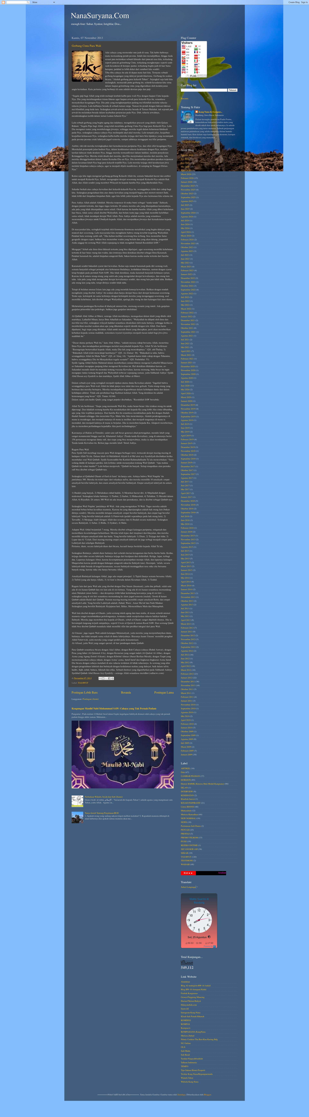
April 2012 (186, 666)
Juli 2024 (185, 220)
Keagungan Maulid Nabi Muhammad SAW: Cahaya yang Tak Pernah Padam (114, 708)
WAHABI (185, 864)
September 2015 (188, 543)
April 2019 (186, 435)
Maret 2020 (186, 397)
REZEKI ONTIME (189, 845)
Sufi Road (185, 1054)
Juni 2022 (185, 301)
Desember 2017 (188, 466)
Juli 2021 (185, 339)
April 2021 (186, 351)
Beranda (126, 692)
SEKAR (184, 852)
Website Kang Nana (189, 1081)
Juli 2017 (185, 481)
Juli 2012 (185, 654)
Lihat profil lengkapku (191, 141)
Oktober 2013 (187, 600)
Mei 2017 (185, 489)
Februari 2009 (187, 750)
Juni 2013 (185, 612)
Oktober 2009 (187, 731)
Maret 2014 (186, 585)
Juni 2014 (185, 573)
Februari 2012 (187, 673)
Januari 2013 (186, 631)
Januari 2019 (186, 443)
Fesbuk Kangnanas (189, 993)
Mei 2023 (185, 262)
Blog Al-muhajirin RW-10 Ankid (196, 985)
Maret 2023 (186, 266)
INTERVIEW (187, 791)
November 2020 (188, 370)
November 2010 (188, 704)
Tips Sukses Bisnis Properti (193, 1070)
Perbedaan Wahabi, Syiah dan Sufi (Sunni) (104, 796)
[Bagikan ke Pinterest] (112, 678)
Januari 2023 (186, 274)
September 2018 (188, 458)
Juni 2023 (185, 258)
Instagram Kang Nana (190, 1012)
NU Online (186, 1043)
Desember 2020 (188, 366)
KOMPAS (185, 1024)
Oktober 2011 (187, 689)
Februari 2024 (187, 239)
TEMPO (184, 1066)
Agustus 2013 (187, 604)
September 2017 (188, 474)
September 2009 (188, 735)
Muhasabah (186, 810)
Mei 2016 (185, 524)
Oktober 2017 (187, 470)
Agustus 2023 (187, 251)
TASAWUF (83, 682)
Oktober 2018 (187, 454)
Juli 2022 (185, 297)
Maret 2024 (186, 235)
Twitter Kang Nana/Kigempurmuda (197, 1074)
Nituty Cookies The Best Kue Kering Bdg (199, 1039)
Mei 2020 (185, 389)
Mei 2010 (185, 716)
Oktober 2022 (187, 285)
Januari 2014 (186, 589)
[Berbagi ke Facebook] (109, 678)
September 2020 (188, 374)
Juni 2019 (185, 427)
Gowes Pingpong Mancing (193, 997)
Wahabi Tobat (187, 1077)
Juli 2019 (185, 424)
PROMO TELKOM (189, 837)
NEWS (184, 822)
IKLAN (184, 787)
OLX (183, 1047)
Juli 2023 (185, 254)
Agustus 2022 (187, 293)
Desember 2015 (188, 535)
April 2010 (186, 720)
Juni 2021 (185, 343)
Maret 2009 (186, 746)
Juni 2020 (185, 385)
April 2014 (186, 581)
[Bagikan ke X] (106, 678)
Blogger (207, 1094)
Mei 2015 (185, 558)
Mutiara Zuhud (187, 1035)
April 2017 (186, 493)
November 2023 (188, 243)
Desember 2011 (188, 681)
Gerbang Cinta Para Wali (86, 46)
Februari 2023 (187, 270)
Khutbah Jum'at (188, 799)
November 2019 (188, 408)
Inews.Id (185, 1008)
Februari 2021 (187, 358)
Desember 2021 (188, 320)
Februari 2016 (187, 527)
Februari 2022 (187, 312)
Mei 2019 (185, 431)
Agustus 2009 (187, 739)
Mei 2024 (185, 228)
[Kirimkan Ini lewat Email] (100, 678)
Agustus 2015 (187, 546)
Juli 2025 (185, 205)
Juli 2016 (185, 516)
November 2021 (188, 324)
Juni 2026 (185, 162)
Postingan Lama (164, 692)
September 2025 (188, 197)
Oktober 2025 (187, 193)
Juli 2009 (185, 743)
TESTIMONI (187, 860)
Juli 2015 (185, 550)
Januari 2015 (186, 570)
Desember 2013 (188, 593)
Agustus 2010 (187, 712)
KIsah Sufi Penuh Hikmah (192, 1016)
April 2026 (186, 170)
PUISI (184, 841)
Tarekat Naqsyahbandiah (192, 1058)
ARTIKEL (185, 768)
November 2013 (188, 597)
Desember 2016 (188, 500)
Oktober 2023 (187, 247)
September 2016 (188, 512)
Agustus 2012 (187, 650)
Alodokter (185, 981)
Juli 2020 (185, 381)
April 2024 (186, 232)
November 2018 (188, 450)
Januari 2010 (186, 727)
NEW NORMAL (188, 818)
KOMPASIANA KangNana (193, 1031)
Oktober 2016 (187, 508)
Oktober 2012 (187, 643)
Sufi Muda (185, 1050)
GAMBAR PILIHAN (190, 776)
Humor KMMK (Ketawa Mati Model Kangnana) (202, 783)
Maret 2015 (186, 566)
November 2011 (188, 685)
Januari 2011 (186, 700)
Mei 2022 (185, 304)
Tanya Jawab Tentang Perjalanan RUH (102, 813)
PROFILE (185, 833)
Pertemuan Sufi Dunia (191, 826)
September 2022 (188, 289)
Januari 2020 (186, 401)
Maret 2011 (186, 693)
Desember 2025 (188, 185)
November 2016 (188, 504)
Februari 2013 (187, 627)
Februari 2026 (187, 178)
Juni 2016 (185, 520)
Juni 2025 (185, 208)
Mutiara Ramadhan (189, 814)
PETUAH (185, 829)
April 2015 (186, 562)
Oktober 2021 (187, 328)
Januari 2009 (186, 754)
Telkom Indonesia (189, 1062)
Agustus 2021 (187, 335)
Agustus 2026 (187, 155)
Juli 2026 (185, 158)
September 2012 (188, 647)
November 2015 (188, 539)
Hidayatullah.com (189, 1004)
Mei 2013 (185, 616)
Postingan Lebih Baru (85, 692)
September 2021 (188, 331)
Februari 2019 (187, 439)
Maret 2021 (186, 354)
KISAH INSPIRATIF (190, 802)
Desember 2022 (188, 278)
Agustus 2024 (187, 216)
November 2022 (188, 281)
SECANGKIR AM (189, 849)
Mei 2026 (185, 166)
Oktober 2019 (187, 412)
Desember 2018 (188, 447)
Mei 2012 (185, 662)
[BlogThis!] (103, 678)
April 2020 (186, 393)
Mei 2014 (185, 577)
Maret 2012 (186, 669)
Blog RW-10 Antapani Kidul (193, 989)
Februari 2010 (187, 723)
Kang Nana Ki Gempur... (210, 111)
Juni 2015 (185, 554)
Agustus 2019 (187, 420)
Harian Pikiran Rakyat (191, 1000)
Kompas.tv (186, 1027)
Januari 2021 (186, 362)
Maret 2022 (186, 308)
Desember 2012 (188, 635)
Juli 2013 (185, 608)
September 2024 (188, 212)
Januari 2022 (186, 316)
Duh (183, 772)
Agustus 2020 (187, 377)
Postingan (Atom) (91, 699)
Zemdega (181, 1094)
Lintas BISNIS (187, 806)
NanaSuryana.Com (100, 15)
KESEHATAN (187, 795)
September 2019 (188, 416)
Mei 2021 (185, 347)
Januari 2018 (186, 462)
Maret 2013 (186, 623)
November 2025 (188, 189)
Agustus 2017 (187, 477)
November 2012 (188, 639)
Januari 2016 (186, 531)
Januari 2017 (186, 497)
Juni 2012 (185, 658)
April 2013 (186, 620)
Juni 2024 (185, 224)
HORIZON (186, 779)
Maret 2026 (186, 174)
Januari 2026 (186, 181)
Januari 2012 (186, 677)
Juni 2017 (185, 485)
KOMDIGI (186, 1020)
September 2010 (188, 708)
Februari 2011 (187, 696)
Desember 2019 (188, 404)
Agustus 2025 (187, 201)
